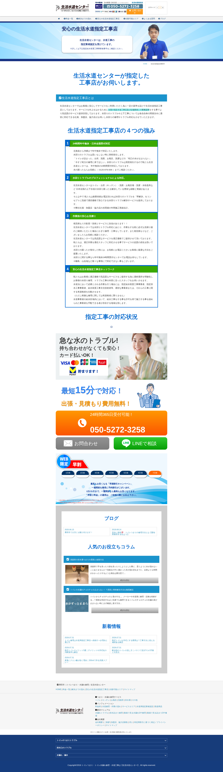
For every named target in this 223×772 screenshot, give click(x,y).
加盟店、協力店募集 (119, 722)
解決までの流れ (84, 19)
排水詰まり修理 (116, 713)
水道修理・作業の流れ (111, 706)
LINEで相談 (144, 443)
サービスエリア (128, 706)
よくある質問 (149, 19)
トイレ (98, 700)
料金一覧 (69, 19)
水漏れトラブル (101, 713)
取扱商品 (158, 706)
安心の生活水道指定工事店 (108, 19)
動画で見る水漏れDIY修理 (135, 713)
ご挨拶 (107, 722)
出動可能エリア (131, 19)
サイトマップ (129, 689)
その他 (135, 700)
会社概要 (99, 722)
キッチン (106, 700)
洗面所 (121, 700)
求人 (131, 722)
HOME (58, 689)
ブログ (163, 19)
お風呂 (114, 700)
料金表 (98, 706)
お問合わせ (86, 443)
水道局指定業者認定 (145, 706)
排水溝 (128, 700)
